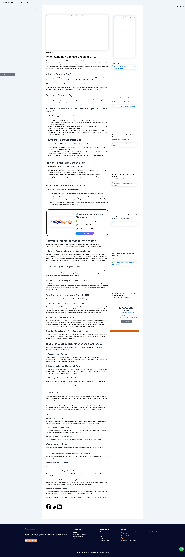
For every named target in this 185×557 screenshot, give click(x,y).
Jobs (101, 536)
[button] (48, 508)
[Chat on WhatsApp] (181, 549)
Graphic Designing (77, 543)
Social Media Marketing (78, 536)
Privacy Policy (103, 542)
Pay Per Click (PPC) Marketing (80, 534)
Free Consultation (104, 531)
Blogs (101, 538)
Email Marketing (76, 540)
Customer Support (104, 534)
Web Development (77, 538)
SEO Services (76, 532)
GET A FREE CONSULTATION (84, 233)
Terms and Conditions (105, 540)
